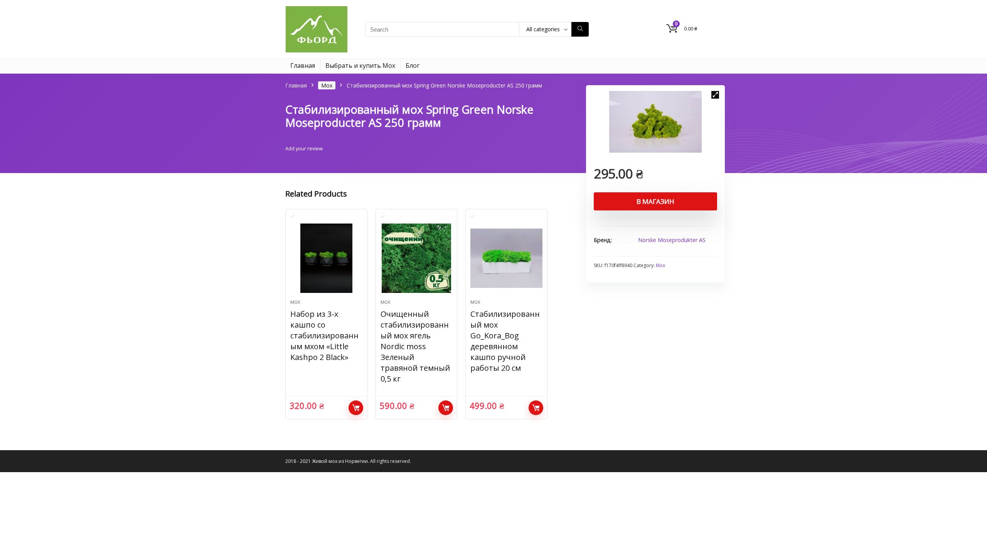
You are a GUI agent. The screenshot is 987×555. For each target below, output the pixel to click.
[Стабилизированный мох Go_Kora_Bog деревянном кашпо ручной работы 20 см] (506, 258)
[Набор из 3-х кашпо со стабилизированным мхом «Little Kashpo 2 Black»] (326, 258)
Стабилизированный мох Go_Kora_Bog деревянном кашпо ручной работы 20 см (505, 341)
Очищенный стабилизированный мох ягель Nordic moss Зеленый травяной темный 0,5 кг (415, 346)
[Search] (580, 29)
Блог (412, 65)
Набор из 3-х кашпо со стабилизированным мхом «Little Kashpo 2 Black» (324, 335)
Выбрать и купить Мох (360, 65)
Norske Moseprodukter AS (672, 240)
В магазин (655, 201)
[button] (715, 95)
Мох (326, 85)
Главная (302, 65)
